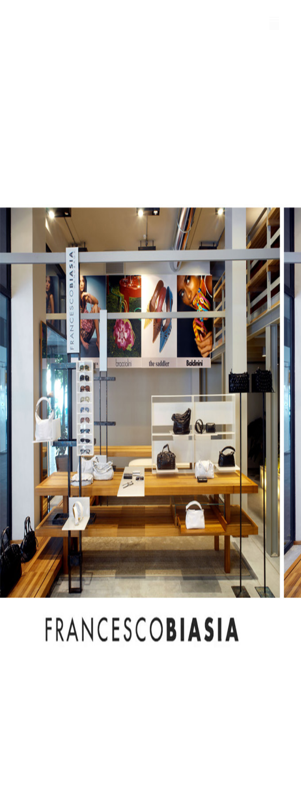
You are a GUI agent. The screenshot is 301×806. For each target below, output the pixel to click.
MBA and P (44, 19)
